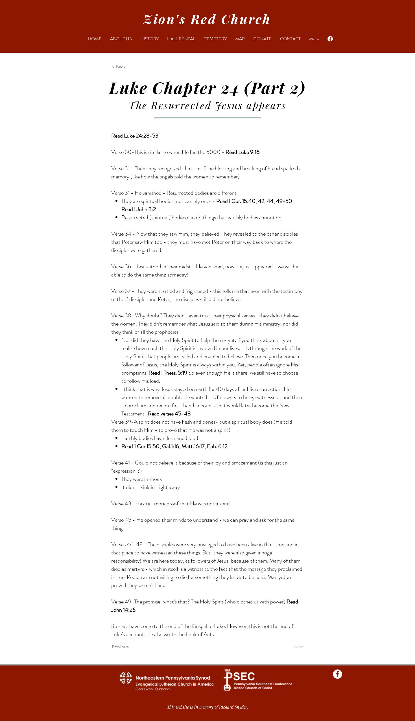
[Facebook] (330, 38)
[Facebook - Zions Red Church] (337, 674)
